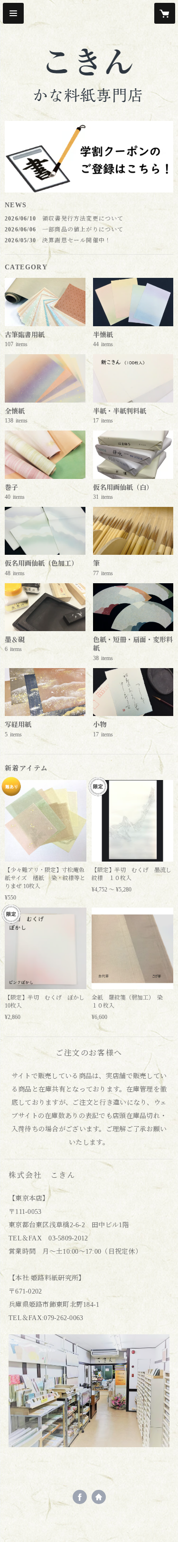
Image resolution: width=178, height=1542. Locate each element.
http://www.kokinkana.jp (99, 1497)
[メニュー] (13, 13)
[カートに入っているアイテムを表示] (164, 13)
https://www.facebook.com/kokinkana (80, 1497)
